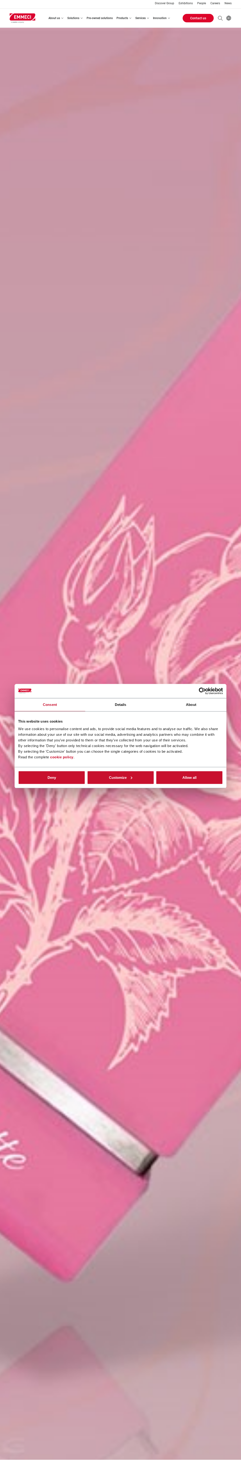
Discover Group (164, 3)
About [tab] (191, 705)
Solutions (73, 18)
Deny (52, 777)
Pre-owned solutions (100, 18)
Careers (215, 3)
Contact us (198, 18)
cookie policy (61, 757)
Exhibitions (186, 3)
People (201, 3)
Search (220, 18)
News (228, 3)
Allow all (189, 777)
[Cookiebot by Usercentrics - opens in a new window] (202, 691)
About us (54, 18)
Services (140, 18)
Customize (118, 777)
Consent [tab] (50, 705)
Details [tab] (120, 705)
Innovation (160, 18)
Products (122, 18)
